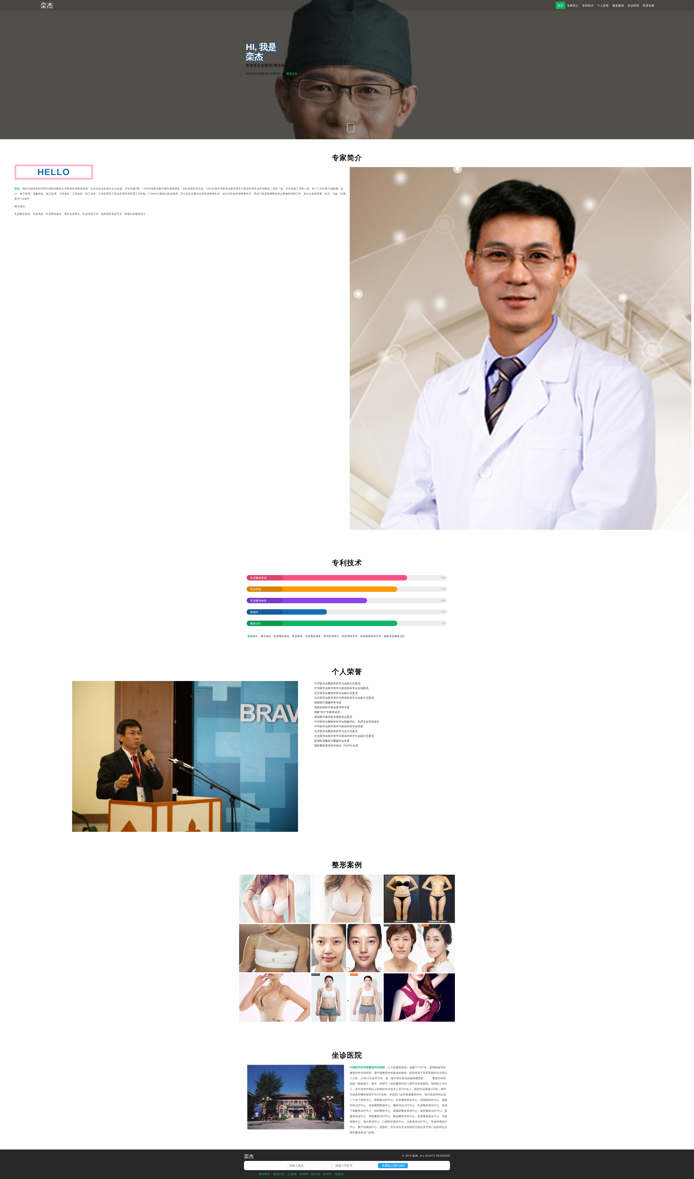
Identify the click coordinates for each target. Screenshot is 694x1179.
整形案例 (618, 5)
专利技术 (588, 5)
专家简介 (573, 5)
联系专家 (648, 5)
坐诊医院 (633, 5)
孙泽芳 (327, 1174)
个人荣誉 (603, 5)
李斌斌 (303, 1174)
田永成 (315, 1174)
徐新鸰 (339, 1174)
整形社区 (279, 1174)
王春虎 (292, 1174)
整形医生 (264, 1174)
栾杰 (46, 5)
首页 (560, 5)
